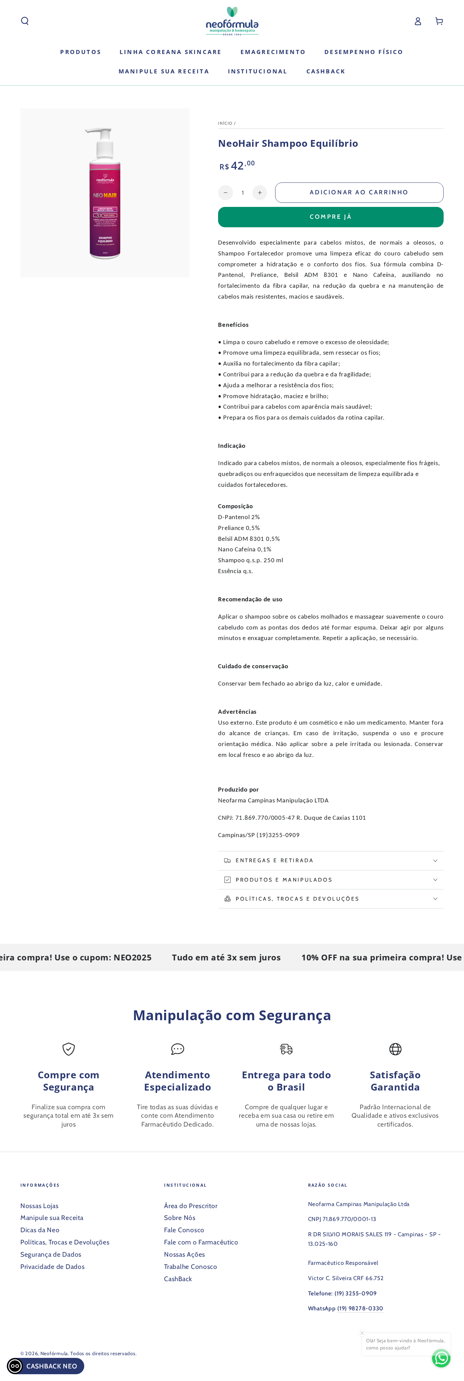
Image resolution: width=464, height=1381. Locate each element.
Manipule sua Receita (51, 1218)
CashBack (178, 1279)
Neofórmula (54, 1353)
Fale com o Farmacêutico (201, 1242)
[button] (24, 21)
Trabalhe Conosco (190, 1266)
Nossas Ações (184, 1254)
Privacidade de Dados (52, 1266)
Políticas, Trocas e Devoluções (65, 1242)
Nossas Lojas (39, 1206)
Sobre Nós (179, 1218)
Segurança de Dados (51, 1254)
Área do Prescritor (190, 1206)
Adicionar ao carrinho (359, 192)
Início (225, 123)
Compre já (331, 216)
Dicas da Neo (40, 1230)
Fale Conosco (184, 1230)
